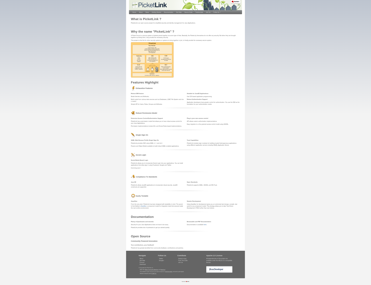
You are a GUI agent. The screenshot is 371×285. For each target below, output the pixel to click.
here (205, 224)
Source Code (188, 12)
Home (134, 12)
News (147, 12)
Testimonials (199, 12)
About (141, 12)
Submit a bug (182, 258)
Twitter (161, 258)
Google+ (161, 260)
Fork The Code (183, 260)
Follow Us (216, 12)
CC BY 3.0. (153, 273)
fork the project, (169, 271)
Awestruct (163, 269)
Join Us (208, 12)
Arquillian (143, 206)
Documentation (168, 12)
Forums (142, 262)
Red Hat (236, 2)
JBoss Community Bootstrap (151, 269)
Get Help (179, 12)
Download (143, 264)
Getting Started (156, 12)
